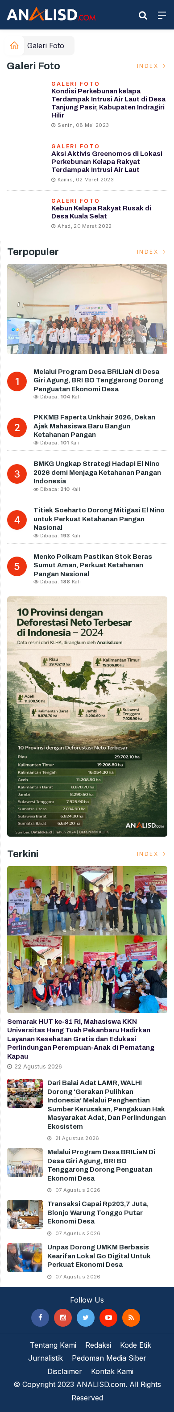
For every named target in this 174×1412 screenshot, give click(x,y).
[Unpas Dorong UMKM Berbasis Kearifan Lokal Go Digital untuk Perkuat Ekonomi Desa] (25, 1257)
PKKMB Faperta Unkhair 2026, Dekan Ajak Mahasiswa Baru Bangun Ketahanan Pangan (94, 426)
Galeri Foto (45, 45)
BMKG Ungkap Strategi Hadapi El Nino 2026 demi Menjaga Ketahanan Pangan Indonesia (97, 472)
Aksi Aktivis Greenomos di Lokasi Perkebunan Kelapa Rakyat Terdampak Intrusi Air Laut (106, 161)
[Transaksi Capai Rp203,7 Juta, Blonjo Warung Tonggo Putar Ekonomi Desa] (25, 1214)
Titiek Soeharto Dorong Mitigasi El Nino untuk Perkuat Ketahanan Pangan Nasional (99, 519)
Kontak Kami (112, 1371)
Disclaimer (64, 1371)
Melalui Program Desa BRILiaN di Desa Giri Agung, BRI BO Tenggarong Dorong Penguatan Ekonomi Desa (98, 380)
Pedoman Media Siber (109, 1357)
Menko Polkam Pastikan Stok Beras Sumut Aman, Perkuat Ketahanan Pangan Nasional (92, 565)
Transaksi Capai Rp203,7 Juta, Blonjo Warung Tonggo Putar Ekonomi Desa (98, 1212)
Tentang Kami (53, 1345)
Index (149, 66)
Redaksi (98, 1345)
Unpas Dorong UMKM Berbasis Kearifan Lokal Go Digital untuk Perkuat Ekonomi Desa (99, 1256)
